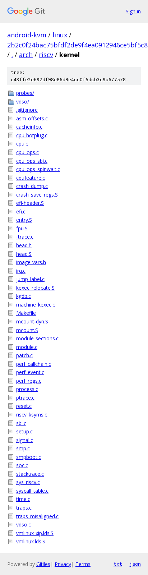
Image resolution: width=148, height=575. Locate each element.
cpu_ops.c (27, 152)
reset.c (24, 405)
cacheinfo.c (29, 126)
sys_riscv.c (28, 482)
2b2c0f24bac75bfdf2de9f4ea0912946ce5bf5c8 (77, 45)
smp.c (23, 448)
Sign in (133, 11)
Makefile (26, 312)
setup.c (24, 431)
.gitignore (27, 109)
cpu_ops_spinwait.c (38, 169)
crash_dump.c (32, 186)
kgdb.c (23, 296)
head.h (24, 245)
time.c (23, 499)
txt (118, 564)
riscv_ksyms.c (31, 414)
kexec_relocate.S (35, 287)
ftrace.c (24, 236)
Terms (83, 564)
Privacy (63, 564)
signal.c (24, 440)
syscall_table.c (32, 490)
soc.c (22, 465)
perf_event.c (30, 372)
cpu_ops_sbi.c (31, 160)
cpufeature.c (30, 177)
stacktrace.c (30, 473)
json (135, 564)
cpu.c (22, 143)
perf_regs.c (28, 380)
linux (59, 35)
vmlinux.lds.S (30, 541)
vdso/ (22, 101)
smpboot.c (28, 457)
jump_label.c (30, 279)
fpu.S (22, 228)
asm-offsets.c (32, 118)
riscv (46, 54)
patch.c (24, 355)
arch (26, 54)
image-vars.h (31, 262)
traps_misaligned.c (37, 516)
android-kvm (26, 35)
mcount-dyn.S (32, 321)
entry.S (24, 219)
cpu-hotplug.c (31, 135)
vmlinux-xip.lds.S (35, 533)
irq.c (21, 270)
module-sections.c (37, 338)
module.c (26, 347)
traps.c (24, 507)
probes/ (25, 92)
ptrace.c (25, 397)
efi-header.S (30, 202)
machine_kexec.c (35, 304)
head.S (24, 253)
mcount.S (27, 330)
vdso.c (23, 524)
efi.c (21, 211)
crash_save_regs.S (37, 194)
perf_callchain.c (33, 363)
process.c (27, 389)
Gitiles (43, 564)
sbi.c (21, 423)
